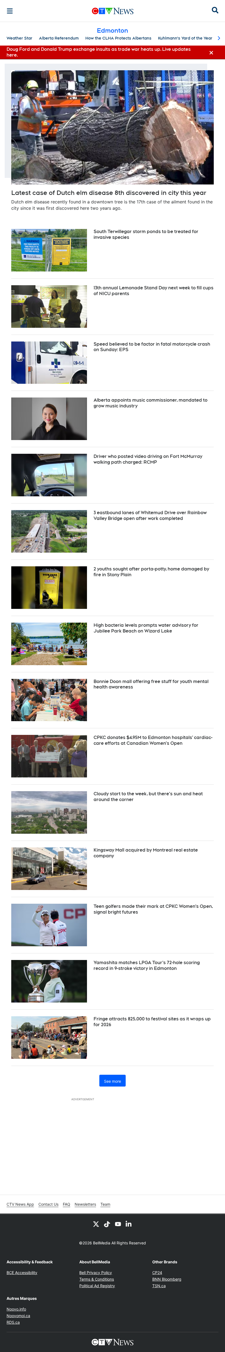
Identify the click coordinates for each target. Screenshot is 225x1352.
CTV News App (20, 1204)
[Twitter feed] (96, 1224)
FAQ (66, 1204)
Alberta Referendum (59, 38)
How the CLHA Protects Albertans (118, 38)
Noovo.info (16, 1309)
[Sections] (9, 10)
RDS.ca (13, 1322)
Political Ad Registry (97, 1285)
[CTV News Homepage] (112, 11)
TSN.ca (159, 1285)
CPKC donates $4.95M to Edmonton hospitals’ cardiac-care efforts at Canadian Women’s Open (153, 740)
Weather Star (19, 38)
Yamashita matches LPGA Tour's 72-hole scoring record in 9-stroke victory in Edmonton (147, 965)
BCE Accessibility (22, 1272)
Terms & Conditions (96, 1279)
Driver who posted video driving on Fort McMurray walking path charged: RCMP (148, 459)
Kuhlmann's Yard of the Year (185, 38)
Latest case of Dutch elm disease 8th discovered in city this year (108, 192)
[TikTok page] (107, 1224)
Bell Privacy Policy (95, 1272)
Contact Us (48, 1204)
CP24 (157, 1272)
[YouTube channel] (118, 1224)
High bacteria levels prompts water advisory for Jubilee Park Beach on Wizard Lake (146, 628)
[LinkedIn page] (129, 1224)
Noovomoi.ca (18, 1315)
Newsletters (85, 1204)
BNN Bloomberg (166, 1279)
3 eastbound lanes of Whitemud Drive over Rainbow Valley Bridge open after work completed (150, 515)
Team (105, 1204)
